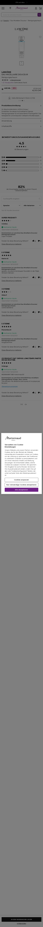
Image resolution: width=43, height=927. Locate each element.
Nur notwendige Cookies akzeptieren (21, 485)
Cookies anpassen (21, 480)
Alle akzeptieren (21, 490)
